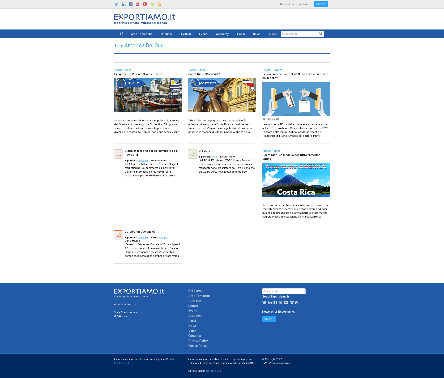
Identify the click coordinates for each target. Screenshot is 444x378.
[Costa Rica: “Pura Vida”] (222, 95)
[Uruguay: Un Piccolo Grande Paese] (148, 95)
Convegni (143, 160)
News (256, 34)
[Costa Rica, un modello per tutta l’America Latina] (296, 180)
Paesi (241, 34)
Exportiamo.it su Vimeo (152, 4)
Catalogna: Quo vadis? (140, 231)
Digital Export (272, 70)
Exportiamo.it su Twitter (116, 4)
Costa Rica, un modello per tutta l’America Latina (291, 156)
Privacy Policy (198, 341)
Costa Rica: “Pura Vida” (204, 74)
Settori (186, 34)
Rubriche (167, 34)
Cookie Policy (197, 346)
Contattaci (195, 336)
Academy (222, 34)
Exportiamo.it (144, 19)
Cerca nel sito (320, 33)
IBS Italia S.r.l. (121, 363)
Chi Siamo (195, 291)
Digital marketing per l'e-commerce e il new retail (151, 152)
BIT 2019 (204, 150)
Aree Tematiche (141, 34)
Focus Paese (123, 70)
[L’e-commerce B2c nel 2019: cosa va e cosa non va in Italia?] (296, 99)
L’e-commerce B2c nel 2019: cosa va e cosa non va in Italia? (295, 76)
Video (273, 34)
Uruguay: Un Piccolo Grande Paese (138, 74)
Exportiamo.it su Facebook (131, 4)
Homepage (121, 33)
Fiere (214, 156)
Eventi (203, 34)
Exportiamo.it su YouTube (145, 4)
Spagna (163, 237)
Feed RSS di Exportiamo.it (159, 4)
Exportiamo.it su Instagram (137, 4)
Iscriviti (321, 4)
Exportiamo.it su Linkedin (124, 4)
